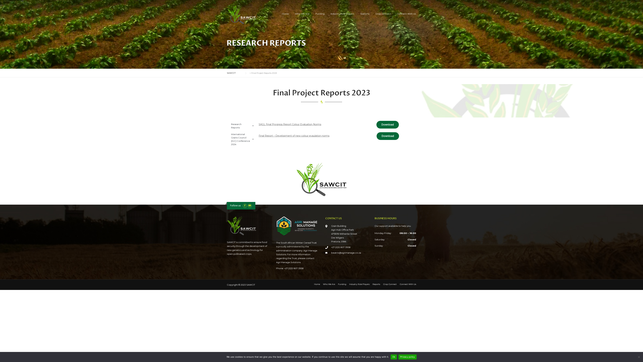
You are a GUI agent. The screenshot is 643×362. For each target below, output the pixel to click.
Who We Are (302, 13)
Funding (320, 13)
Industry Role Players (342, 13)
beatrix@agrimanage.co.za (346, 252)
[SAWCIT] (243, 14)
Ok (393, 356)
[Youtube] (250, 205)
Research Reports (236, 126)
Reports (365, 13)
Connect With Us (406, 13)
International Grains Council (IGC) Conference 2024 (240, 139)
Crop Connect (383, 13)
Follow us (235, 205)
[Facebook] (245, 205)
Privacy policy (407, 356)
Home (285, 13)
